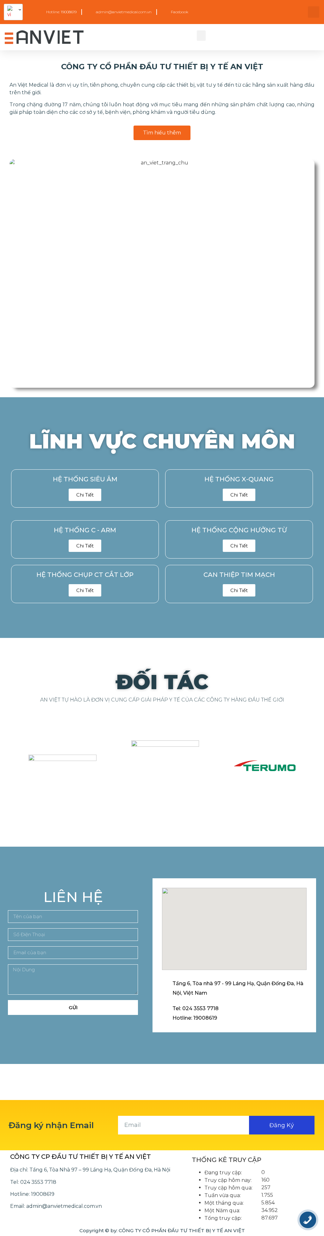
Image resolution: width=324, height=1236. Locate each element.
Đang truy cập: (223, 1172)
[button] (201, 35)
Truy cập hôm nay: (228, 1180)
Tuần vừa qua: (222, 1195)
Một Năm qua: (222, 1210)
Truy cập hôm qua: (228, 1187)
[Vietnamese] (11, 12)
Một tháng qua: (224, 1203)
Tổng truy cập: (223, 1218)
